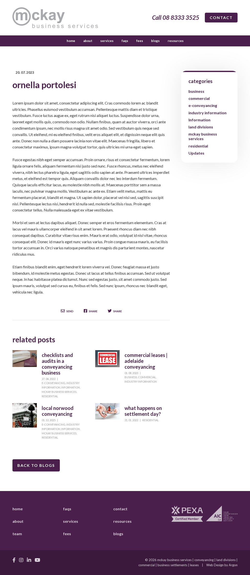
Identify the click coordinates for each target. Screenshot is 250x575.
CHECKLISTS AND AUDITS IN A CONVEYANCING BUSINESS (57, 364)
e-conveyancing (53, 383)
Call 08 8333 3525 (175, 17)
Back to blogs (36, 465)
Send (69, 311)
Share (92, 311)
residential (50, 396)
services (107, 41)
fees (139, 41)
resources (176, 41)
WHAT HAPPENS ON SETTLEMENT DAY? (143, 411)
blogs (155, 41)
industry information (141, 381)
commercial (147, 377)
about (87, 41)
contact (221, 17)
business (131, 377)
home (71, 41)
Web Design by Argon (222, 565)
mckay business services (59, 391)
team (17, 533)
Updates (196, 153)
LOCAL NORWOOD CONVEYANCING (57, 411)
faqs (125, 41)
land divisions (200, 127)
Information (70, 387)
